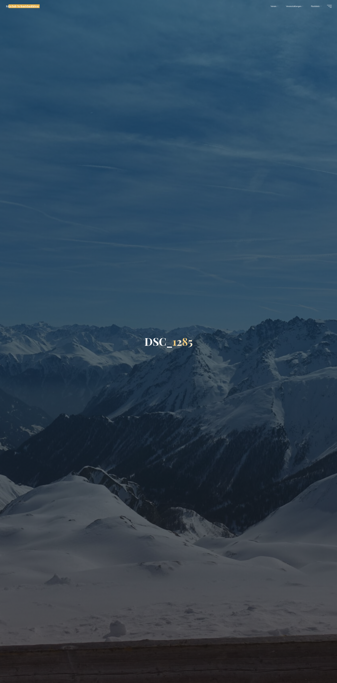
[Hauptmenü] (329, 6)
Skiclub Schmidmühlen (22, 6)
